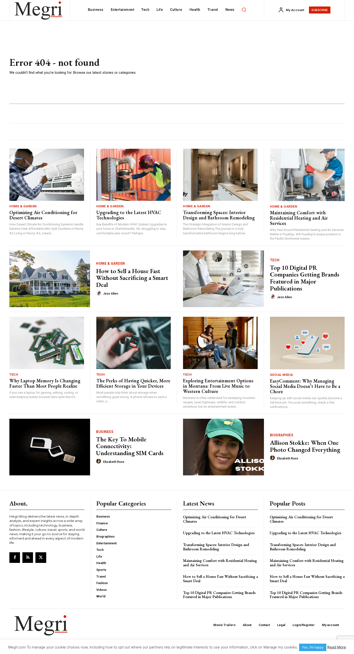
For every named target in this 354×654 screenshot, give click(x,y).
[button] (244, 9)
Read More (336, 647)
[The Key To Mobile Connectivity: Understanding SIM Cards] (49, 447)
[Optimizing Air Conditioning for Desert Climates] (46, 175)
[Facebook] (14, 557)
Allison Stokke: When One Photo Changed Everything (305, 446)
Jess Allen (110, 293)
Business (104, 431)
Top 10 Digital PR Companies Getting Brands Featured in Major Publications (304, 277)
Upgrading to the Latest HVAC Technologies (128, 215)
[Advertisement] (247, 66)
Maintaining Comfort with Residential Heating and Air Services (299, 217)
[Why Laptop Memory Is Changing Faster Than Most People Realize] (46, 343)
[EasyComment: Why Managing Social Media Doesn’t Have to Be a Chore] (307, 343)
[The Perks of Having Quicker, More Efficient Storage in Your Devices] (133, 343)
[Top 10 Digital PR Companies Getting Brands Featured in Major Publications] (223, 278)
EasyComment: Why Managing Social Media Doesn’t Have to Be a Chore (305, 386)
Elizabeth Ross (113, 462)
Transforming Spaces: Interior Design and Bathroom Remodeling (219, 215)
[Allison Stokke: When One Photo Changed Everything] (223, 447)
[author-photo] (99, 293)
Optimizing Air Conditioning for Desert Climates (43, 215)
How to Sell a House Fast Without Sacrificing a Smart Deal (132, 278)
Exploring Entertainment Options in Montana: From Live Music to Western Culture (218, 386)
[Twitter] (40, 557)
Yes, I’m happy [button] (312, 647)
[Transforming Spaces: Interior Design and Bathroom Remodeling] (220, 175)
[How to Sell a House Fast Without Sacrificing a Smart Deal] (49, 278)
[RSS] (27, 557)
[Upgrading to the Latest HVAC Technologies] (133, 175)
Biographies (282, 435)
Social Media (281, 374)
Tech (275, 260)
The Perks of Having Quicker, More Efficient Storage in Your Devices (133, 383)
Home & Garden (23, 206)
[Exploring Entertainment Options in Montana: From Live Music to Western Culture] (220, 343)
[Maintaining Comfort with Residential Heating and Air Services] (307, 175)
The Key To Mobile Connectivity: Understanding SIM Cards (130, 446)
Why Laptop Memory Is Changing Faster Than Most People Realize (44, 383)
